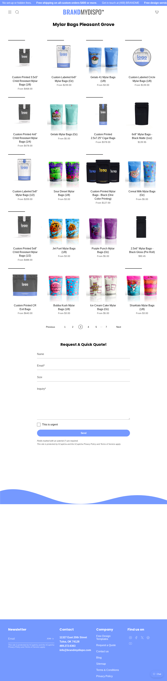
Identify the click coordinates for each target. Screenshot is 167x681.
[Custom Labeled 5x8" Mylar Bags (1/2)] (25, 171)
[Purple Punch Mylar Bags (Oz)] (103, 228)
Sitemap (101, 663)
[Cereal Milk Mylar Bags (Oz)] (142, 171)
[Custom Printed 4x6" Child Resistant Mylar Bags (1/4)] (25, 114)
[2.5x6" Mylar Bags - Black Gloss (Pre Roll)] (142, 228)
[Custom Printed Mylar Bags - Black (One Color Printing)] (103, 171)
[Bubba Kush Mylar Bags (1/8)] (64, 285)
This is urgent (50, 424)
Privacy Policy (90, 444)
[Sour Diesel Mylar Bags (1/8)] (64, 171)
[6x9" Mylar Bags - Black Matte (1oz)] (142, 114)
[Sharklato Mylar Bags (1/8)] (142, 285)
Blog (99, 657)
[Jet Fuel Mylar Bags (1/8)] (64, 228)
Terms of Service (107, 444)
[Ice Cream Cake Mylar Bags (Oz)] (103, 285)
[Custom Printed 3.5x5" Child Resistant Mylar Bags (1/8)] (25, 57)
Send (83, 433)
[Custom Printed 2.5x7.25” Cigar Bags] (103, 114)
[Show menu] (10, 12)
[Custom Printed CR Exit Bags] (25, 285)
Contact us (102, 651)
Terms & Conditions (107, 670)
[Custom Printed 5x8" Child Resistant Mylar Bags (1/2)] (25, 228)
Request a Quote (106, 645)
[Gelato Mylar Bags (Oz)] (64, 114)
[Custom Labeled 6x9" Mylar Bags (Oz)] (64, 57)
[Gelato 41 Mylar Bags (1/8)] (103, 57)
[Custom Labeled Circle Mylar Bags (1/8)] (142, 57)
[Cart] (157, 12)
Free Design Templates (103, 637)
